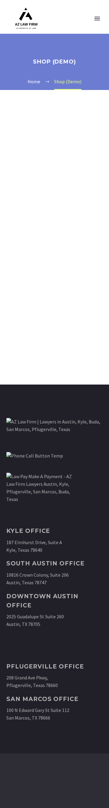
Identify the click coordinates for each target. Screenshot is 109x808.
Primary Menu (97, 18)
